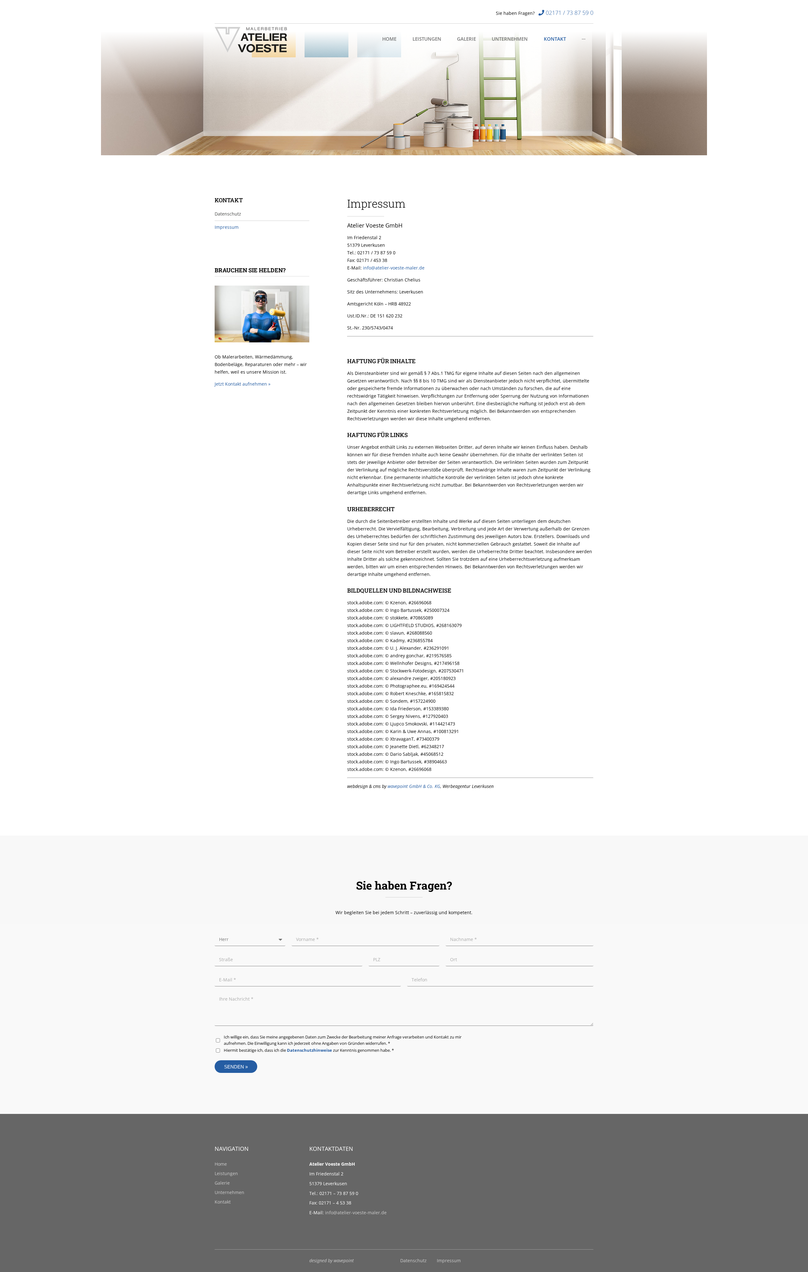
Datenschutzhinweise (309, 1050)
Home (221, 1164)
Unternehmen (229, 1192)
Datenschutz (413, 1260)
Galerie (222, 1183)
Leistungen (226, 1173)
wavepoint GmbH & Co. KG (414, 786)
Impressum (449, 1260)
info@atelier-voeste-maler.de (356, 1213)
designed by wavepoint (331, 1260)
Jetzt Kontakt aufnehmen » (242, 384)
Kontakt (223, 1202)
